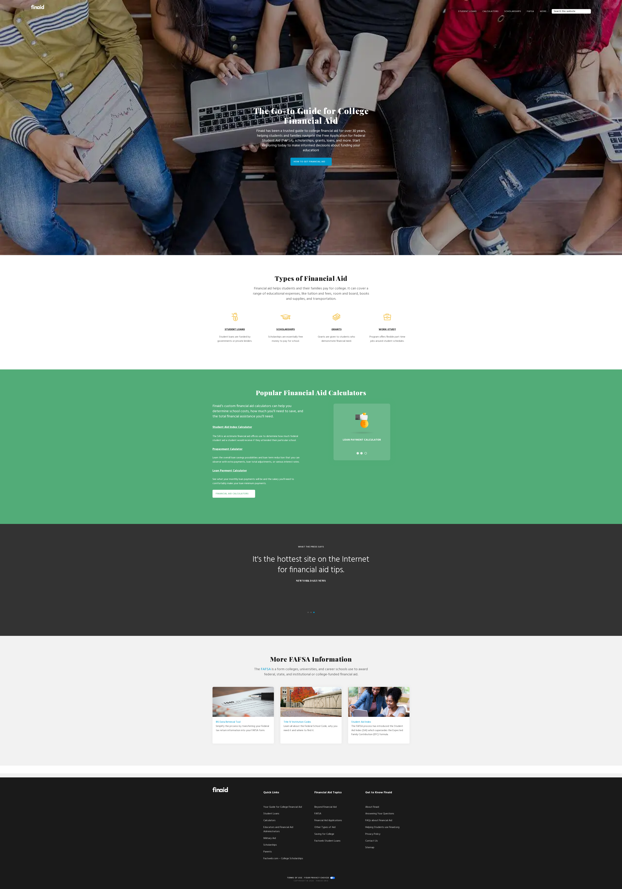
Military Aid (269, 838)
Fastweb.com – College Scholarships (283, 858)
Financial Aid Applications (328, 820)
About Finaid (372, 807)
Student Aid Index (361, 722)
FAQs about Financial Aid (378, 820)
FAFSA (266, 669)
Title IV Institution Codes (297, 722)
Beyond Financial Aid (325, 807)
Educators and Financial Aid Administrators (278, 829)
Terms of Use (294, 877)
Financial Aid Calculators (232, 494)
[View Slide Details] (362, 432)
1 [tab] (358, 453)
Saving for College (324, 834)
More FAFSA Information (311, 659)
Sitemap (369, 847)
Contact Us (371, 841)
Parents (267, 852)
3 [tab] (365, 453)
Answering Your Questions (379, 814)
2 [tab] (361, 453)
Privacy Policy (372, 834)
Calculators (269, 820)
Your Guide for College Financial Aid (282, 807)
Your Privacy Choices (317, 877)
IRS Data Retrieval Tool (228, 722)
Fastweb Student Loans (327, 841)
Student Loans (271, 814)
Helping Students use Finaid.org (382, 827)
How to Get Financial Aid (309, 161)
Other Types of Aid (324, 827)
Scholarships (270, 845)
